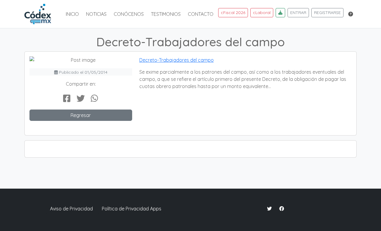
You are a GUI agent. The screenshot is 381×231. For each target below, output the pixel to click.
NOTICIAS (96, 14)
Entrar (298, 12)
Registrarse (327, 12)
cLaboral (262, 12)
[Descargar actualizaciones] (280, 12)
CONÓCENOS (129, 14)
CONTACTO (200, 14)
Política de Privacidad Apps (131, 209)
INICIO (72, 14)
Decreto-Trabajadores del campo (176, 60)
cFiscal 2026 (233, 12)
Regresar (81, 115)
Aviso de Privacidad (71, 209)
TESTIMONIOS (166, 14)
